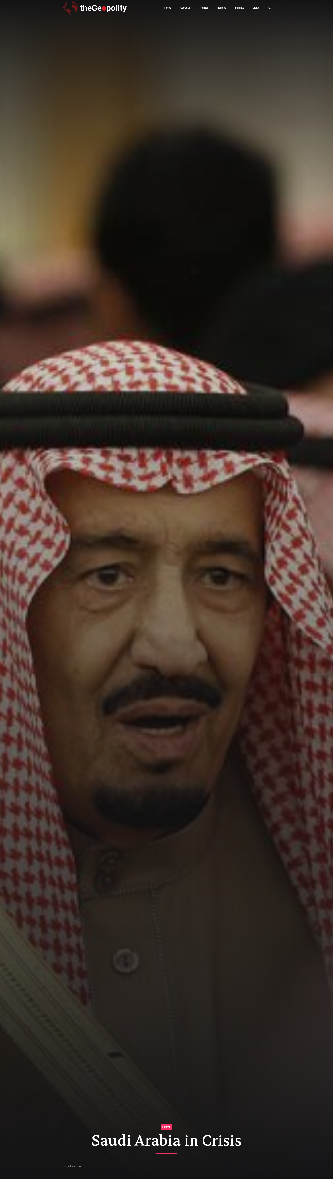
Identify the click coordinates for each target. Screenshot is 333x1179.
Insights (239, 7)
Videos (166, 1126)
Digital (256, 7)
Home (167, 7)
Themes (203, 7)
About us (185, 7)
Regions (221, 7)
